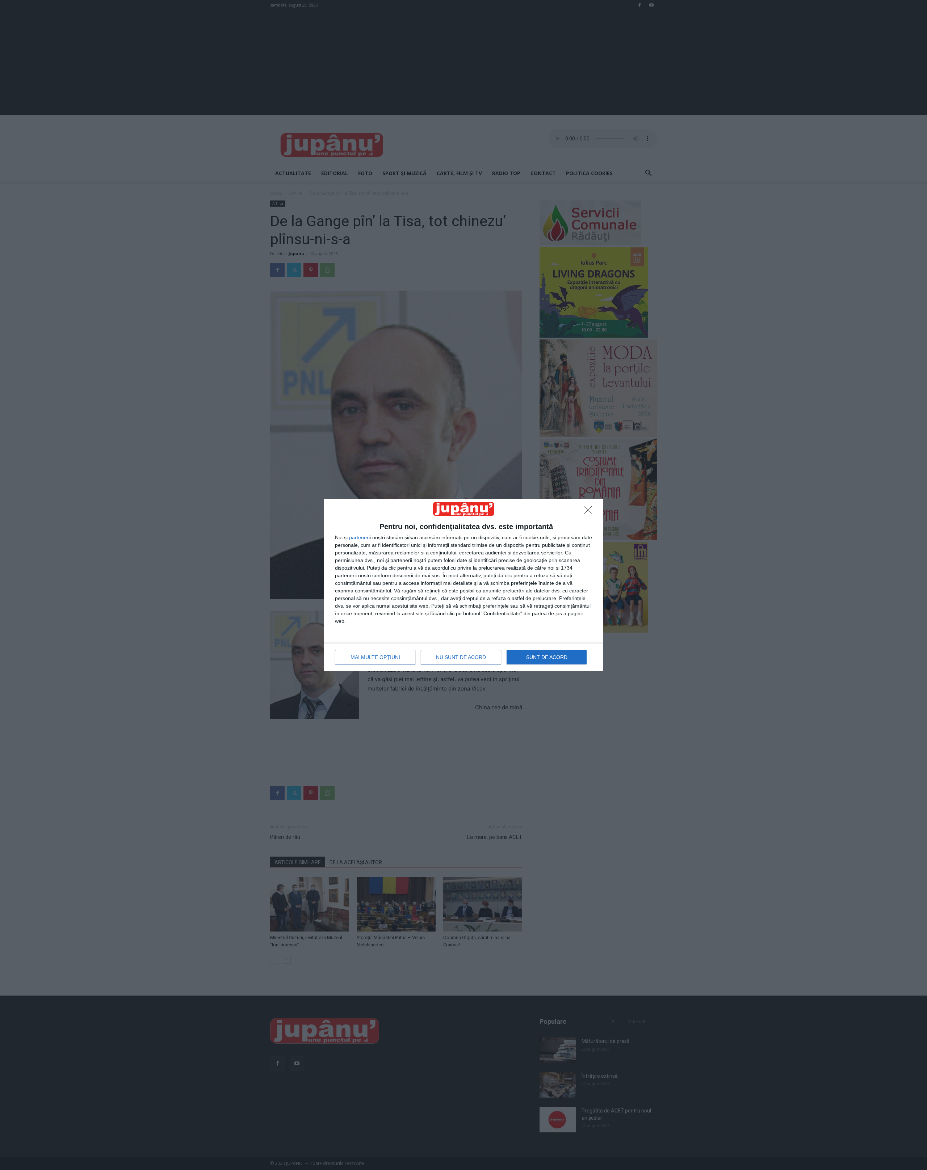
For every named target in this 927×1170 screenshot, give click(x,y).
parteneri (359, 537)
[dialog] (463, 585)
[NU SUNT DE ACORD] (590, 512)
